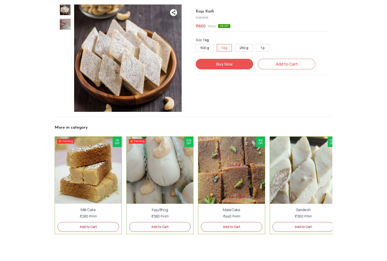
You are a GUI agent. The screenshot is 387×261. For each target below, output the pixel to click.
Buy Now (224, 64)
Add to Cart (287, 64)
